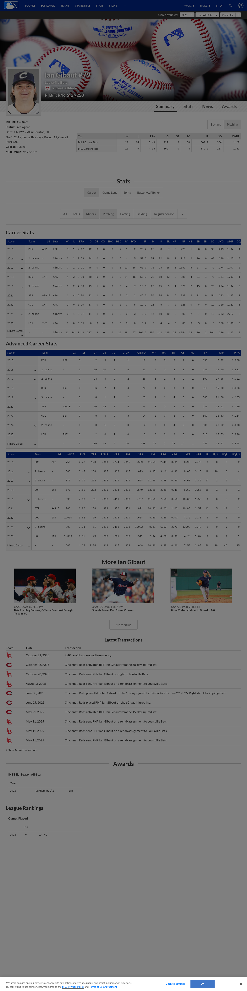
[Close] (241, 984)
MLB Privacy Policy (73, 986)
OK (202, 983)
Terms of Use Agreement (103, 986)
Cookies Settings (175, 983)
